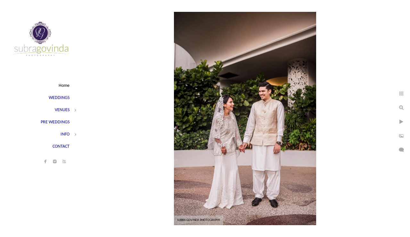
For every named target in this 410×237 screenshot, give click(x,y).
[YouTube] (64, 161)
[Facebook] (45, 161)
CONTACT (61, 146)
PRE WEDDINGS (55, 122)
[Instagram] (55, 161)
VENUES (62, 110)
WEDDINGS (59, 97)
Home (64, 85)
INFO (65, 134)
